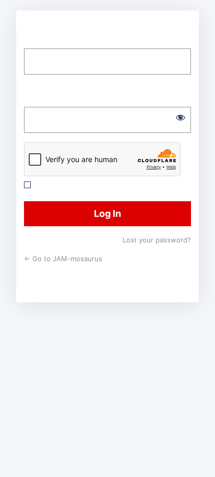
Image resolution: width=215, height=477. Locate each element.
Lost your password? (157, 240)
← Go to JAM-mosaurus (63, 258)
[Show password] (180, 117)
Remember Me (63, 184)
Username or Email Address (79, 40)
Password (43, 99)
